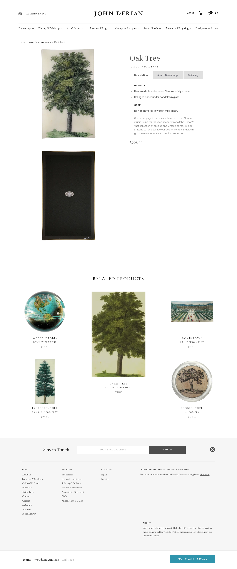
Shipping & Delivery (71, 483)
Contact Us (27, 496)
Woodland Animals (40, 42)
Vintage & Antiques (126, 28)
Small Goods (151, 28)
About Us (26, 475)
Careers (26, 501)
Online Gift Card (30, 483)
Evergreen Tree (45, 408)
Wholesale (27, 488)
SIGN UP (167, 449)
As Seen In (27, 505)
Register (105, 479)
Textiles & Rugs (99, 28)
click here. (204, 474)
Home (22, 42)
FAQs (64, 496)
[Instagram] (20, 14)
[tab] (141, 75)
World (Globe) (45, 338)
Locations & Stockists (32, 479)
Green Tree (118, 383)
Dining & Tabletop (49, 28)
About (190, 13)
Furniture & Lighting (177, 28)
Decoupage (25, 28)
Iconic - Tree (192, 408)
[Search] (216, 13)
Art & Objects (75, 28)
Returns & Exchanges (72, 488)
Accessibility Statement (73, 492)
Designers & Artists (207, 28)
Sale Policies (67, 475)
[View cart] (200, 13)
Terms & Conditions (71, 479)
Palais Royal (192, 338)
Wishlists (26, 509)
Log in (104, 475)
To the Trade (28, 492)
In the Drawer (29, 514)
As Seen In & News (36, 14)
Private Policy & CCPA (72, 501)
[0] (208, 13)
